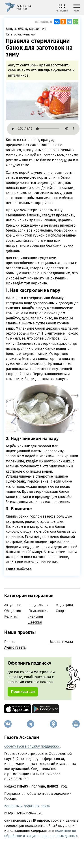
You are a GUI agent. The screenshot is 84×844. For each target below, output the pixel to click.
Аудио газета (15, 647)
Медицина (64, 605)
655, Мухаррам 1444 (32, 29)
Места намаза (61, 642)
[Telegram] (69, 21)
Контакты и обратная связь (27, 806)
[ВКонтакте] (57, 21)
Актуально (12, 605)
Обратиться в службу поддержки (32, 746)
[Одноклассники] (63, 21)
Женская (29, 34)
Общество (12, 611)
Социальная (38, 605)
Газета (9, 642)
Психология (38, 611)
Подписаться (23, 692)
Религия (11, 616)
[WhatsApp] (75, 21)
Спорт (61, 611)
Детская (35, 622)
